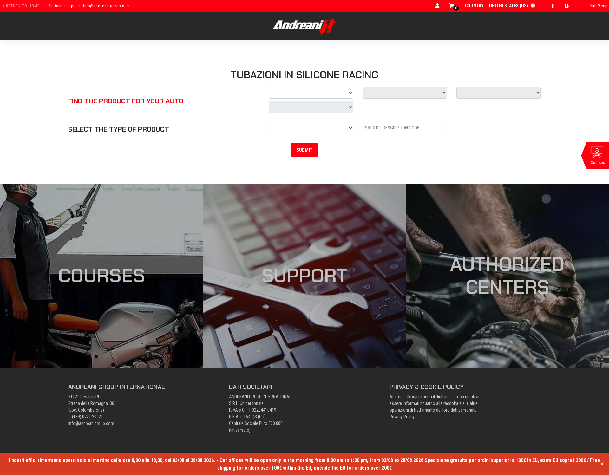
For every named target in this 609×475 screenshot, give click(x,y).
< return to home (21, 6)
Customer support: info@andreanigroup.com (89, 6)
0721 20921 (92, 416)
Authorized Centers (507, 275)
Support (304, 275)
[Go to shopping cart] (451, 5)
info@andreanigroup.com (91, 423)
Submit (304, 150)
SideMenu (598, 5)
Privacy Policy (402, 416)
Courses (101, 275)
